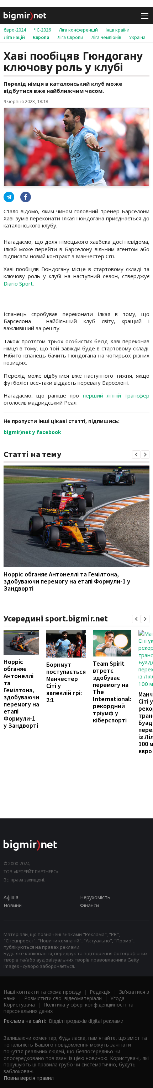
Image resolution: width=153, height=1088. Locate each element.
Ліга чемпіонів (106, 37)
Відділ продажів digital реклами (86, 1020)
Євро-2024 (15, 30)
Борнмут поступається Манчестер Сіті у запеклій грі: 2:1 (66, 682)
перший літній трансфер (116, 395)
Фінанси (89, 905)
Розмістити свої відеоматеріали (63, 998)
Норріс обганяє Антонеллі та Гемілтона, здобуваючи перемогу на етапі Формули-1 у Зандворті (67, 581)
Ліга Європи (70, 37)
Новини (13, 905)
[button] (136, 454)
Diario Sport (18, 283)
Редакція (100, 991)
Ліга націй (14, 37)
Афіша (11, 897)
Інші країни (118, 30)
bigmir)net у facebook (32, 432)
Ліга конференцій (78, 30)
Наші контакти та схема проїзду (42, 991)
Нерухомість (95, 897)
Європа (41, 37)
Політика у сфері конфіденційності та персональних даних (68, 1007)
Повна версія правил (29, 1078)
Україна (137, 37)
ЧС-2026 (42, 30)
